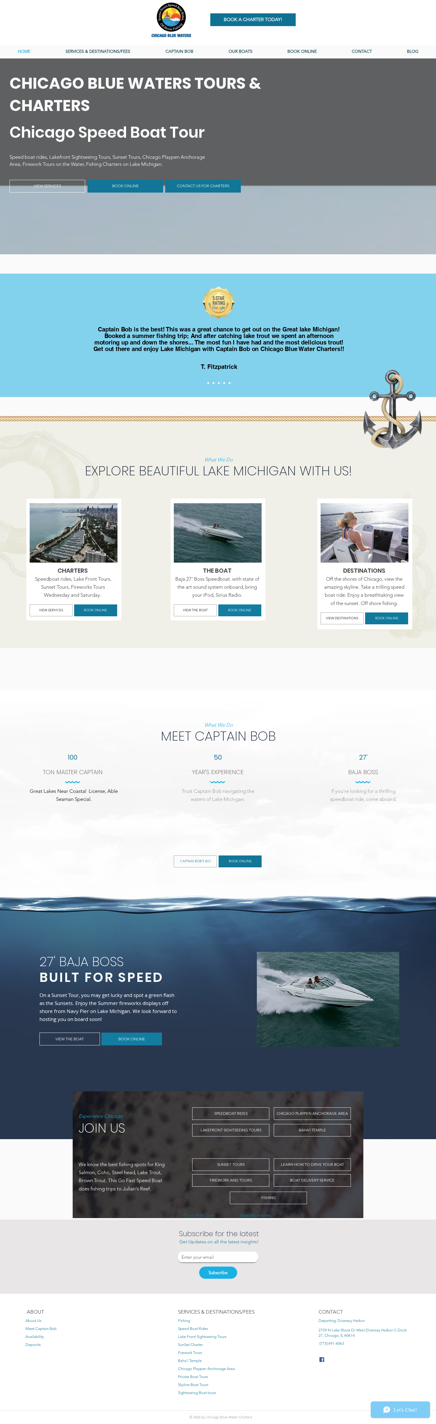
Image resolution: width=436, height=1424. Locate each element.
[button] (240, 51)
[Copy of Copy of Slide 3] (229, 383)
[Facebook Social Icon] (321, 1359)
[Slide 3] (219, 383)
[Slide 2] (213, 383)
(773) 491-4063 (331, 1343)
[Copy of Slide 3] (224, 383)
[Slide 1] (208, 383)
